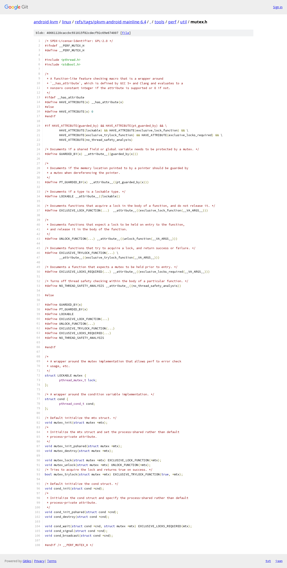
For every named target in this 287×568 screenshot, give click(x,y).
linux (66, 21)
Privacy (39, 561)
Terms (52, 561)
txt (268, 561)
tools (159, 21)
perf (172, 21)
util (183, 21)
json (279, 561)
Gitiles (27, 561)
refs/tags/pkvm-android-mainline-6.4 (110, 21)
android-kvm (46, 21)
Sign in (278, 7)
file (125, 33)
